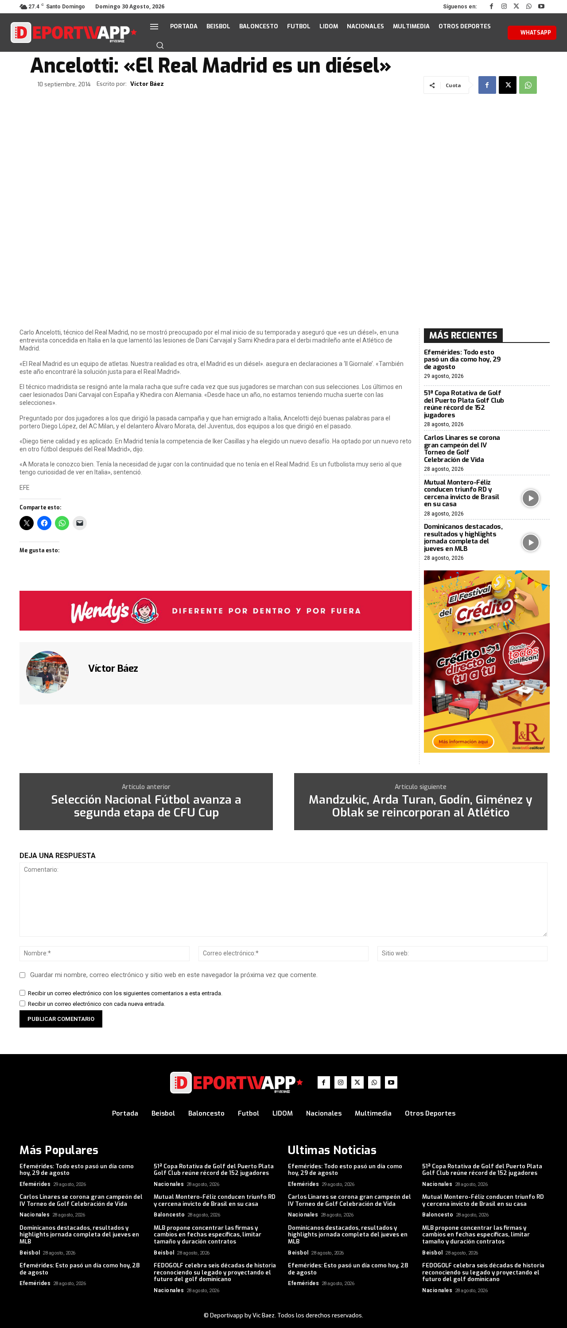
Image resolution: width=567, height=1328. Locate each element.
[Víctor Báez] (52, 672)
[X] (516, 6)
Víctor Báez (147, 84)
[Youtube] (541, 6)
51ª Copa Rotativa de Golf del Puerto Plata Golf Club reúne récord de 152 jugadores (464, 404)
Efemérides (34, 1184)
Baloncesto (169, 1215)
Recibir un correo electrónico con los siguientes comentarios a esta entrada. (125, 993)
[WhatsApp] (529, 6)
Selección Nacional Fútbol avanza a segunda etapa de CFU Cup (146, 806)
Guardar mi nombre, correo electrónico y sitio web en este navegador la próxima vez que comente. (174, 975)
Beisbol (29, 1253)
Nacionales (169, 1184)
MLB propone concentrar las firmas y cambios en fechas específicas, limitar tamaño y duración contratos (207, 1234)
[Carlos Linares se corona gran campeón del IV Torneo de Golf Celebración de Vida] (531, 453)
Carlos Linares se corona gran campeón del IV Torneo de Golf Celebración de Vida (462, 448)
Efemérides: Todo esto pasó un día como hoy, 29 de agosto (462, 359)
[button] (160, 45)
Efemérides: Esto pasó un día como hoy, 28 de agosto (79, 1269)
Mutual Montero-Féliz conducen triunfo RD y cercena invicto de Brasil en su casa (461, 493)
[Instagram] (504, 6)
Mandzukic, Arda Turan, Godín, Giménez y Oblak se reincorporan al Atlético (420, 806)
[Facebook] (491, 6)
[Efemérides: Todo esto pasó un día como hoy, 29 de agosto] (531, 364)
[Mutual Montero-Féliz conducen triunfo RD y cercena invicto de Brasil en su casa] (531, 498)
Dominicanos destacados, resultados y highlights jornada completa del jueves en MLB (463, 537)
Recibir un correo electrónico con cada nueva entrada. (96, 1004)
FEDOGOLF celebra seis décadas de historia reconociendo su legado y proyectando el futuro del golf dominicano (215, 1272)
